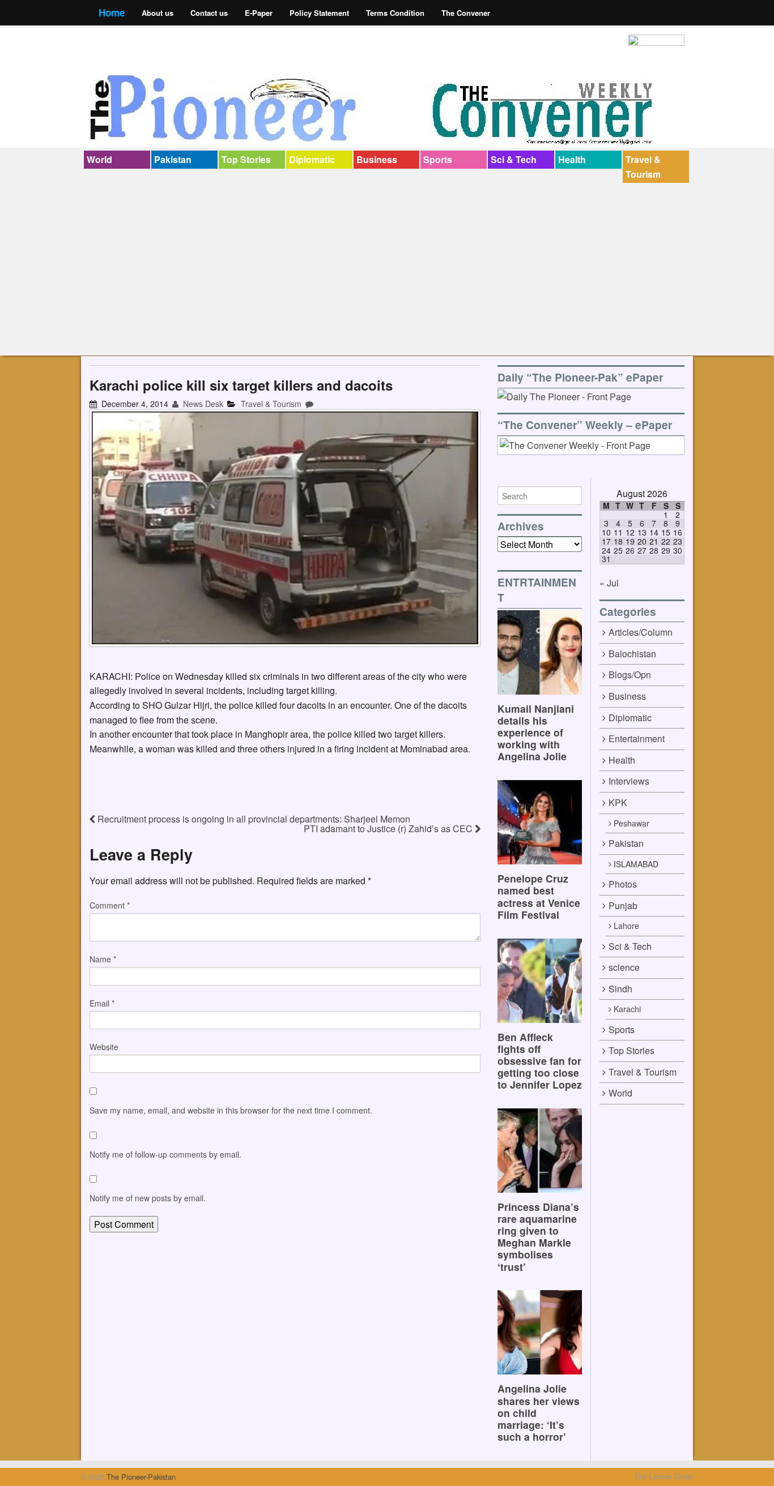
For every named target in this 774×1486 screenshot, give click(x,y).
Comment (110, 905)
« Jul (609, 582)
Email (102, 1003)
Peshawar (631, 823)
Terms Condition (395, 12)
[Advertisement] (387, 268)
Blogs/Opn (630, 674)
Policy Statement (319, 12)
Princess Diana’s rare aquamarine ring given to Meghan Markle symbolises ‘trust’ (538, 1237)
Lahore (626, 925)
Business (376, 159)
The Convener (465, 12)
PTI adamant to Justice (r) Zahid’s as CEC (389, 828)
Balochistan (632, 653)
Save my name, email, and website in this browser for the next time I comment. (231, 1110)
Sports (437, 159)
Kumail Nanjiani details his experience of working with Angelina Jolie (535, 732)
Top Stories (246, 159)
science (624, 967)
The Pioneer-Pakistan (140, 1476)
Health (572, 159)
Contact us (209, 12)
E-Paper (259, 12)
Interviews (629, 780)
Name (103, 959)
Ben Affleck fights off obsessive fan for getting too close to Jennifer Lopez (539, 1060)
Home (112, 12)
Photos (623, 883)
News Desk (202, 403)
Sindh (620, 988)
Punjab (623, 905)
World (99, 159)
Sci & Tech (514, 159)
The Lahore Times (663, 1476)
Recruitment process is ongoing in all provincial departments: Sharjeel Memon (252, 818)
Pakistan (173, 159)
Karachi (627, 1008)
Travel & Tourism (643, 167)
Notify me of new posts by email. (148, 1198)
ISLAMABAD (636, 864)
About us (157, 12)
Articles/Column (641, 632)
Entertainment (637, 738)
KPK (618, 802)
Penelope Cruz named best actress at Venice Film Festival (538, 896)
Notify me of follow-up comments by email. (165, 1154)
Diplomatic (312, 159)
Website (104, 1046)
